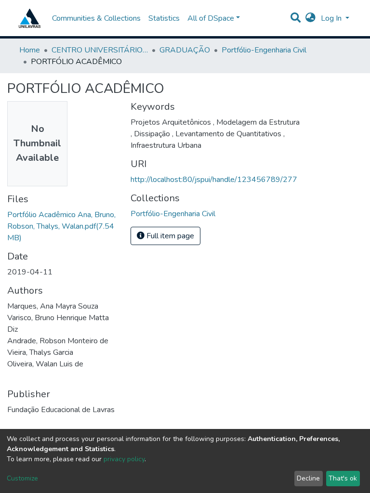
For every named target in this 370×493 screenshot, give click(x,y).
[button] (310, 18)
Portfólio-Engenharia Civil (264, 50)
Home (29, 50)
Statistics (164, 18)
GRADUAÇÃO (184, 50)
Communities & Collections (96, 18)
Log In (332, 18)
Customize (22, 478)
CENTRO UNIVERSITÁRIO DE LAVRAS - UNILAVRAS (100, 50)
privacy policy (124, 459)
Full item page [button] (169, 236)
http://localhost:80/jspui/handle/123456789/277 (214, 179)
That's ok (343, 478)
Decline (308, 478)
